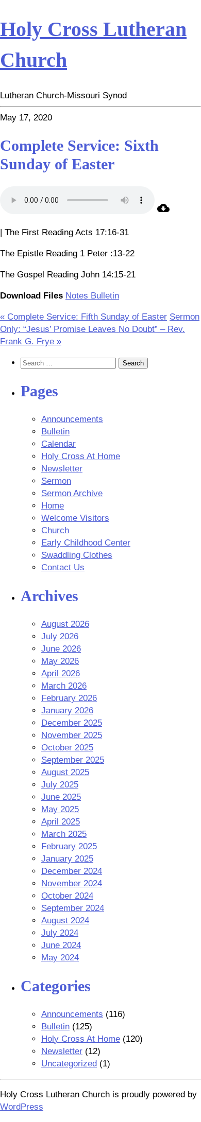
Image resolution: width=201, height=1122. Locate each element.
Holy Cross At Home (80, 456)
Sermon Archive (72, 493)
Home (52, 506)
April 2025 (60, 822)
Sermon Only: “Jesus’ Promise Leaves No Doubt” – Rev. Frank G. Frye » (99, 329)
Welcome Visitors (75, 518)
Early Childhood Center (85, 543)
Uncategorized (69, 1063)
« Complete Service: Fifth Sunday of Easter (83, 317)
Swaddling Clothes (76, 555)
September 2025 (72, 760)
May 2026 (60, 661)
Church (55, 530)
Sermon (56, 481)
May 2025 (60, 809)
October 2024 (67, 896)
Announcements (72, 419)
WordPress (21, 1107)
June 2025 (61, 797)
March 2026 (64, 686)
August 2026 (65, 624)
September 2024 (72, 908)
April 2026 (60, 673)
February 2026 (69, 698)
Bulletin (105, 296)
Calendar (58, 444)
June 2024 (61, 945)
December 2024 (71, 871)
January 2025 (67, 859)
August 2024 (65, 920)
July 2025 (59, 785)
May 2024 (60, 957)
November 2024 (71, 883)
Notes (78, 296)
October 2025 (67, 747)
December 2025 (71, 723)
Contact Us (63, 567)
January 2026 (67, 710)
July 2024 (59, 933)
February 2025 (69, 846)
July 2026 (59, 636)
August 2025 (65, 772)
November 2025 (71, 735)
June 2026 (61, 649)
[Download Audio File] (163, 211)
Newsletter (61, 469)
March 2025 (64, 834)
